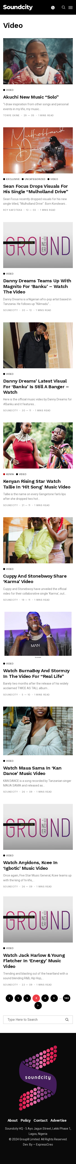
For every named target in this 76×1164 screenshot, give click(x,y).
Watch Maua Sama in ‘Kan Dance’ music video (32, 770)
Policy (26, 1120)
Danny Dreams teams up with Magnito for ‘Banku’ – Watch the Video (37, 286)
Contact (41, 1120)
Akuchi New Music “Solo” (30, 97)
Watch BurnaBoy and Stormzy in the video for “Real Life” (36, 673)
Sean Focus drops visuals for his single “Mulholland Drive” (35, 189)
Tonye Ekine (11, 115)
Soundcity (10, 310)
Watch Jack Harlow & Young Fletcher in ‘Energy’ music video (34, 961)
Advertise (58, 1120)
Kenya (10, 474)
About (13, 1120)
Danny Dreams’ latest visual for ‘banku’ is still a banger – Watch (36, 386)
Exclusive (13, 179)
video (10, 90)
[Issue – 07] (38, 1078)
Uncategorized (35, 179)
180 (66, 998)
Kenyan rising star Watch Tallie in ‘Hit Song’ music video (36, 484)
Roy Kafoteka (12, 210)
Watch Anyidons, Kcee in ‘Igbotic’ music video (30, 865)
